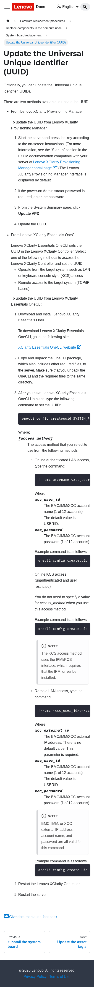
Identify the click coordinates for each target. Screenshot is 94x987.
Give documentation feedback (33, 917)
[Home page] (8, 21)
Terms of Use (59, 977)
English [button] (68, 7)
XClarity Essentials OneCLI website (47, 347)
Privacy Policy (35, 977)
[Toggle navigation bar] (7, 6)
